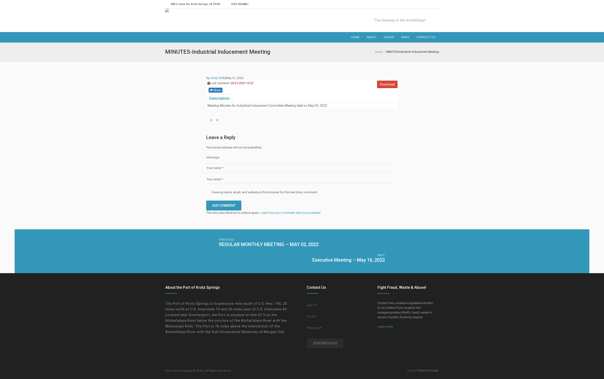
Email (311, 316)
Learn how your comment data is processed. (290, 212)
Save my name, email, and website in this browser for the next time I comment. (265, 192)
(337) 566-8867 (239, 4)
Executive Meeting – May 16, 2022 (348, 260)
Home (379, 52)
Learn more (385, 326)
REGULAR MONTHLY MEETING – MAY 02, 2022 (269, 244)
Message (314, 328)
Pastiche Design (428, 370)
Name (312, 305)
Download (387, 84)
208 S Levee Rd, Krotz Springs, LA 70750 (195, 4)
